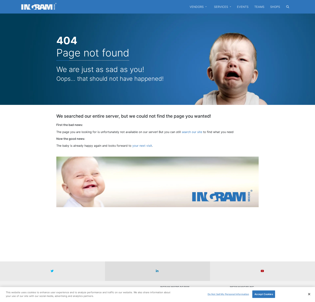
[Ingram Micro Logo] (39, 7)
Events (242, 7)
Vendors (197, 7)
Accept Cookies (263, 294)
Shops (275, 7)
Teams (259, 7)
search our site (192, 132)
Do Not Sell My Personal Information (228, 294)
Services (221, 7)
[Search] (287, 7)
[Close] (309, 294)
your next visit (142, 145)
